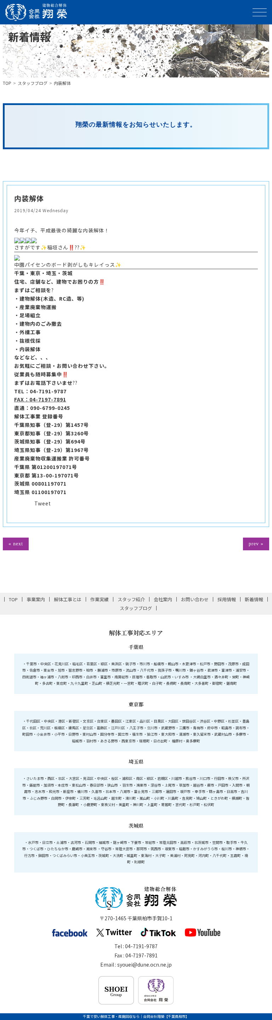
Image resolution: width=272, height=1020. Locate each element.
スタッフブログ (32, 83)
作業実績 (99, 599)
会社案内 (163, 599)
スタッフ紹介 (131, 599)
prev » (256, 543)
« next (15, 543)
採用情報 (226, 599)
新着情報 (254, 599)
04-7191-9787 (48, 391)
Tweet (42, 503)
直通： (22, 407)
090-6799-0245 (50, 407)
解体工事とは (67, 599)
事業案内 (36, 599)
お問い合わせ (195, 599)
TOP (7, 83)
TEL (19, 391)
